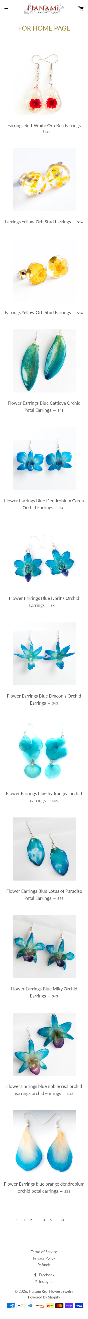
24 (62, 1220)
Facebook (46, 1275)
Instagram (46, 1281)
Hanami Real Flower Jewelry (51, 1291)
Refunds (44, 1265)
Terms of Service (44, 1252)
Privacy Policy (44, 1258)
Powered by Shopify (44, 1297)
